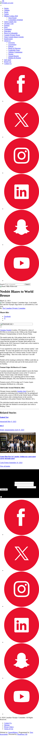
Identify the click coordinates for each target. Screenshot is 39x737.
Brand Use (7, 62)
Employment (8, 39)
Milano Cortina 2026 (11, 16)
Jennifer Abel (21, 391)
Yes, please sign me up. (10, 497)
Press (6, 27)
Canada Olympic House (12, 35)
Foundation (8, 29)
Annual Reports (13, 56)
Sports (6, 12)
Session (10, 54)
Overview (11, 43)
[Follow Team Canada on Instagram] (21, 173)
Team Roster (12, 18)
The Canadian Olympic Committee (13, 308)
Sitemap (6, 725)
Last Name (7, 485)
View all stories (5, 466)
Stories (6, 8)
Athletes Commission (15, 52)
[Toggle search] (1, 5)
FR (3, 1)
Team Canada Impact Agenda (14, 37)
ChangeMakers (13, 732)
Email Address (8, 487)
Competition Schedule (15, 20)
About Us (7, 41)
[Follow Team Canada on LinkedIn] (21, 209)
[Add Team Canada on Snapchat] (21, 245)
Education (7, 31)
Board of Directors (14, 48)
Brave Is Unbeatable (11, 33)
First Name (7, 483)
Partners (6, 25)
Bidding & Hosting (14, 58)
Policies (10, 46)
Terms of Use (8, 729)
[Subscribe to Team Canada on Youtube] (21, 280)
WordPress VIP (22, 734)
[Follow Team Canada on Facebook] (21, 101)
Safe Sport (7, 60)
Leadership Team (14, 50)
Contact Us (8, 63)
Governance (12, 44)
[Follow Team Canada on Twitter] (21, 137)
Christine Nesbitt (5, 330)
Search (2, 284)
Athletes (7, 10)
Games (6, 14)
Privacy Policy (9, 727)
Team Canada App (10, 22)
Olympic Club (9, 23)
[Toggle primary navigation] (1, 1)
